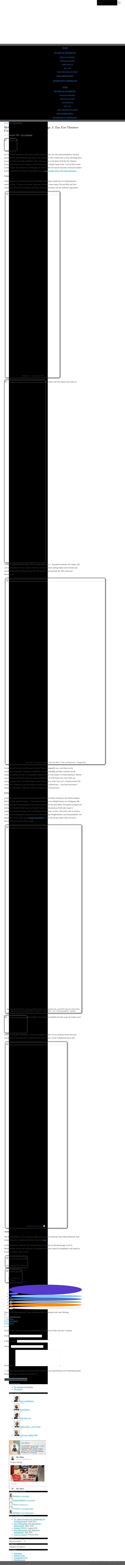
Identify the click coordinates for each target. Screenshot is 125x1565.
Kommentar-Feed (20, 1558)
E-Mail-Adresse (10, 1341)
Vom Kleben (25, 1496)
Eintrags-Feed (19, 1556)
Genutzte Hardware (67, 57)
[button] (13, 1294)
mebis (6, 1317)
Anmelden (18, 1553)
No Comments (26, 135)
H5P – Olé (67, 68)
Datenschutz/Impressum (65, 81)
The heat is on (24, 1504)
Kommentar (9, 1365)
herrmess (10, 1319)
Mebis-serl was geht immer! (67, 72)
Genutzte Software (67, 61)
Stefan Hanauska (69, 171)
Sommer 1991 (19, 1528)
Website (7, 1346)
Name (6, 1336)
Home (65, 48)
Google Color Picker (36, 818)
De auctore (18, 1389)
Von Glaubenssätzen (27, 1509)
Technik (7, 123)
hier (44, 1240)
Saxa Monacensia (65, 76)
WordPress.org (19, 1560)
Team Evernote (67, 64)
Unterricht (17, 123)
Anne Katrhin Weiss (51, 171)
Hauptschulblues (19, 1500)
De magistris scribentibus (23, 1387)
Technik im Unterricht (65, 53)
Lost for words (19, 1535)
